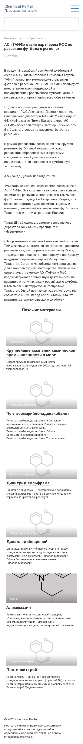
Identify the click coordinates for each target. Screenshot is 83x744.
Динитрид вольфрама (28, 483)
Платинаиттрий (21, 669)
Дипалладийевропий (26, 541)
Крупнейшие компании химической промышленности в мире (40, 352)
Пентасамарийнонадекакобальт (37, 413)
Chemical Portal (18, 6)
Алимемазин (18, 607)
